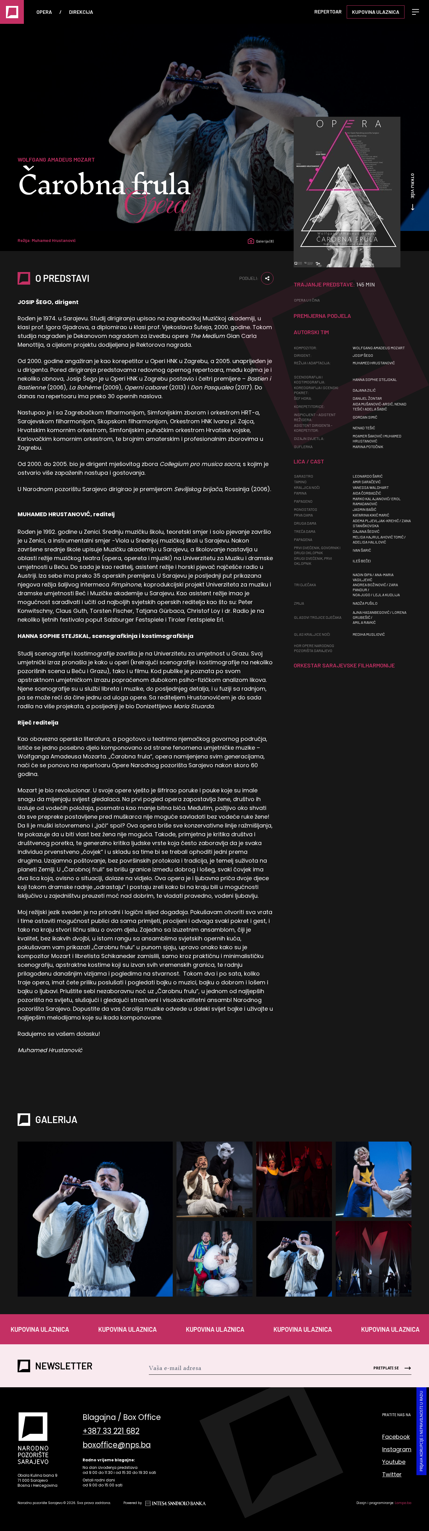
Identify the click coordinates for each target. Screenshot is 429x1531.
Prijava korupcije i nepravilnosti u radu (421, 1431)
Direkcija (81, 12)
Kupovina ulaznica (375, 12)
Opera (44, 12)
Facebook (396, 1437)
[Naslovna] (12, 12)
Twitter (392, 1474)
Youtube (393, 1462)
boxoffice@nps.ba (117, 1445)
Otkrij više (412, 185)
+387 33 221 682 (111, 1431)
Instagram (396, 1449)
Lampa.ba (403, 1503)
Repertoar (328, 11)
